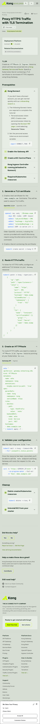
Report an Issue (7, 546)
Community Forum (9, 686)
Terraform (24, 670)
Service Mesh (7, 647)
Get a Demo (26, 625)
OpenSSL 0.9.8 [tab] (21, 206)
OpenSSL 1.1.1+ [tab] (9, 206)
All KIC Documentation (14, 51)
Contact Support (10, 587)
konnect (7, 44)
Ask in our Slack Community (14, 584)
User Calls (6, 695)
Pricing (5, 653)
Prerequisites (8, 84)
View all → (6, 676)
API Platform (7, 638)
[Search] (25, 3)
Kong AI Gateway (27, 641)
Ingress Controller (27, 653)
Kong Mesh (25, 644)
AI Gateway (6, 644)
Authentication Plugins (10, 667)
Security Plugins (8, 670)
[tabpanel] (21, 220)
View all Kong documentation (11, 550)
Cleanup (6, 484)
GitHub (5, 689)
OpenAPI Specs (26, 650)
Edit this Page (19, 546)
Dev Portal (6, 650)
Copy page (9, 27)
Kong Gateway (26, 638)
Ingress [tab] (15, 361)
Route (20, 69)
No (12, 538)
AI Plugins (6, 661)
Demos (5, 692)
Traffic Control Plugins (10, 673)
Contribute (8, 571)
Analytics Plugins (8, 664)
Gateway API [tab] (6, 361)
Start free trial (12, 625)
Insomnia (24, 647)
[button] (29, 143)
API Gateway (7, 641)
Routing (4, 14)
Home (4, 12)
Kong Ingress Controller (14, 12)
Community (6, 683)
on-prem (17, 44)
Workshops (6, 698)
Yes (5, 538)
